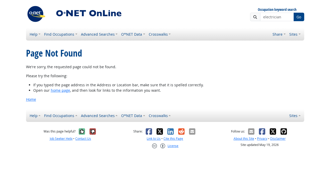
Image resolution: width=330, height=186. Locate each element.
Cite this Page (173, 138)
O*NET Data (131, 34)
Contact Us (83, 138)
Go (298, 16)
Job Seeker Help (61, 138)
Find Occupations (59, 34)
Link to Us (154, 138)
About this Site (244, 138)
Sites (293, 34)
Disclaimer (278, 138)
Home (31, 99)
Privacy (262, 138)
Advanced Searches (98, 34)
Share (278, 34)
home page (60, 90)
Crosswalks (158, 34)
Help (34, 34)
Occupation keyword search (277, 9)
